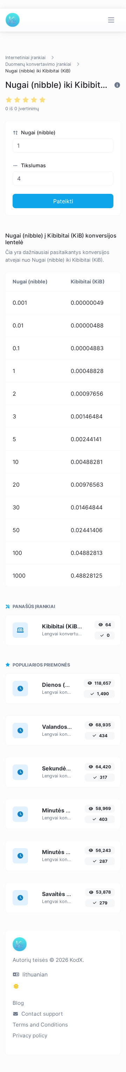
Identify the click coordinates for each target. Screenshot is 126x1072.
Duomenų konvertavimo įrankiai (38, 64)
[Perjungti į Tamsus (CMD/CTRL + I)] (16, 986)
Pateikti (63, 201)
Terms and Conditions (40, 1024)
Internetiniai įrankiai (25, 57)
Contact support (41, 1013)
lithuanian (34, 974)
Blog (18, 1003)
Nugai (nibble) (37, 132)
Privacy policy (30, 1035)
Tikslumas (33, 165)
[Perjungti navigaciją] (111, 20)
